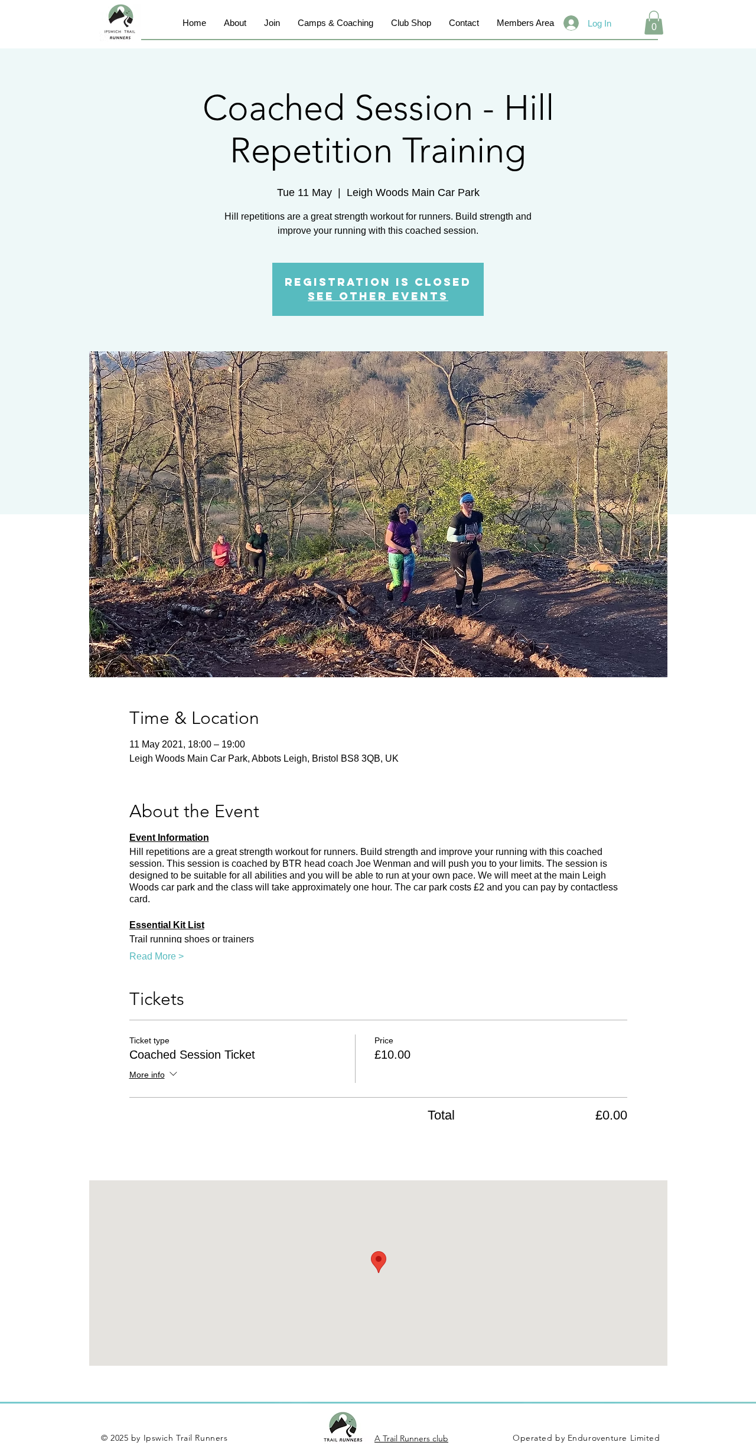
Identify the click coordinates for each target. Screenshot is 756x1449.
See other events (378, 296)
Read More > (156, 956)
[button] (654, 23)
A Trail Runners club (411, 1438)
